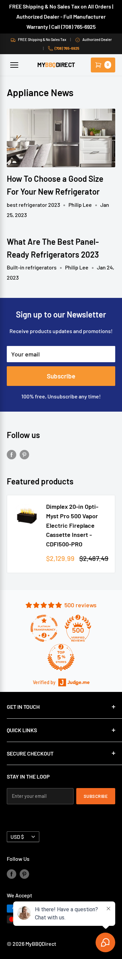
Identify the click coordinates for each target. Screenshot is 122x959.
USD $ (17, 837)
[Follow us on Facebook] (11, 454)
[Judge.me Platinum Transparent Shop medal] (44, 628)
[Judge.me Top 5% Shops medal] (61, 657)
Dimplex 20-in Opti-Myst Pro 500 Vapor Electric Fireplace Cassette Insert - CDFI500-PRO (72, 525)
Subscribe (61, 376)
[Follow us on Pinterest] (24, 454)
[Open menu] (14, 65)
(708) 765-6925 (67, 48)
